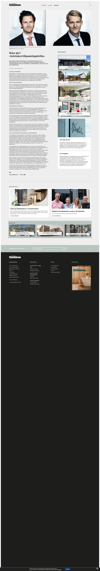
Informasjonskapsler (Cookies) (15, 282)
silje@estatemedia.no (34, 278)
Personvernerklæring (13, 279)
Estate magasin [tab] (88, 265)
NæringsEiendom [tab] (80, 265)
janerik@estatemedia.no (35, 283)
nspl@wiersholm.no (20, 68)
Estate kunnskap (54, 268)
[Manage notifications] (97, 568)
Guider (50, 5)
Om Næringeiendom (55, 265)
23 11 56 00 (15, 275)
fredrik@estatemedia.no (35, 270)
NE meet (52, 270)
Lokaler (43, 5)
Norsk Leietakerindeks (55, 272)
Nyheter (56, 5)
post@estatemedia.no (13, 273)
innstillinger (59, 569)
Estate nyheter (54, 267)
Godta (67, 569)
